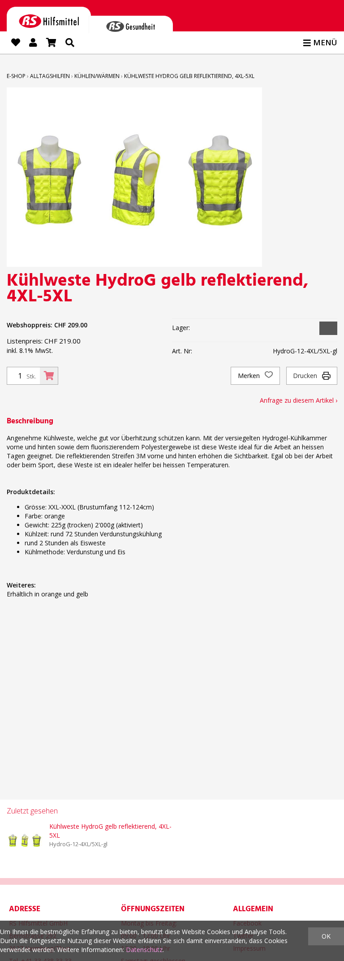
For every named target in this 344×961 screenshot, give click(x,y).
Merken (250, 375)
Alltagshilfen (50, 76)
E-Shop (16, 76)
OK (326, 936)
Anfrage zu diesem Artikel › (298, 400)
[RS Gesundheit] (131, 24)
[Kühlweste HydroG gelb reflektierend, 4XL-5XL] (25, 840)
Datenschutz (144, 949)
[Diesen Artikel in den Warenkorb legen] (49, 375)
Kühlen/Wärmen (97, 76)
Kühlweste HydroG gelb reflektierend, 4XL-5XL (189, 76)
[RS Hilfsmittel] (49, 19)
